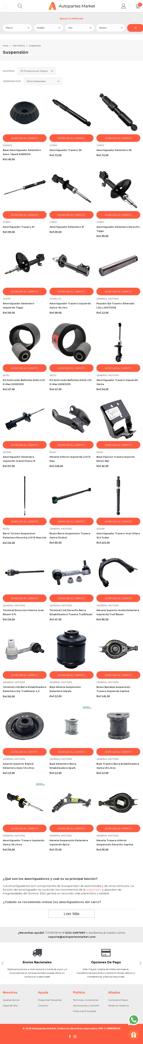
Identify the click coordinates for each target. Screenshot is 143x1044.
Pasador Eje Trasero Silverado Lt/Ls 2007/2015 (115, 305)
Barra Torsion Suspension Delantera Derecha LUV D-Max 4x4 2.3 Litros (24, 537)
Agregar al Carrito (24, 138)
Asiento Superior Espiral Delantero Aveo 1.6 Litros (18, 765)
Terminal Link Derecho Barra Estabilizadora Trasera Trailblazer (71, 612)
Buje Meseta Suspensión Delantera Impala (65, 689)
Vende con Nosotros (118, 1005)
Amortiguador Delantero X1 (67, 226)
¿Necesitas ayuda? (31, 932)
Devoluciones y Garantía (86, 1005)
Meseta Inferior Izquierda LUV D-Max (70, 458)
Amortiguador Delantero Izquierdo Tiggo (18, 305)
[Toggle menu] (5, 6)
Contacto (43, 1005)
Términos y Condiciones (85, 1000)
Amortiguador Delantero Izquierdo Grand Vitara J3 (19, 458)
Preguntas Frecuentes (49, 1000)
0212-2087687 (75, 932)
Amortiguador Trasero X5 (66, 150)
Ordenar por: (12, 81)
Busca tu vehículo (71, 18)
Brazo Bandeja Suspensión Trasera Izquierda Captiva (113, 689)
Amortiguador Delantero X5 (113, 150)
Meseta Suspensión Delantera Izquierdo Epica (69, 842)
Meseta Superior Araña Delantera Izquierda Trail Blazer (117, 612)
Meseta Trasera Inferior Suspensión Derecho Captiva (114, 842)
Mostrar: (9, 71)
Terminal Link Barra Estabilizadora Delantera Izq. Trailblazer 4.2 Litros (24, 691)
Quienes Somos (11, 1000)
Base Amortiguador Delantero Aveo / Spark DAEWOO (22, 152)
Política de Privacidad (84, 1011)
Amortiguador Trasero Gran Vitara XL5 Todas (118, 535)
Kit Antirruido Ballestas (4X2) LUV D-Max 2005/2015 (71, 382)
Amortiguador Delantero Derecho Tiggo (118, 228)
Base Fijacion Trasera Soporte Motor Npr (115, 458)
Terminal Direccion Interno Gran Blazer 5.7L (23, 612)
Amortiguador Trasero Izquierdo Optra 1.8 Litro (70, 305)
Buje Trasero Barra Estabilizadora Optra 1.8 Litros (117, 765)
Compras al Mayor (118, 1000)
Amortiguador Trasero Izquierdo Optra (117, 382)
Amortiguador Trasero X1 (18, 226)
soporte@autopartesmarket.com (72, 937)
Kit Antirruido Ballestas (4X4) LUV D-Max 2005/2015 (24, 382)
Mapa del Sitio (10, 1005)
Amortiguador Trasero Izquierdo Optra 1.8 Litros (23, 842)
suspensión (93, 889)
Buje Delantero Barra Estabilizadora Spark (63, 765)
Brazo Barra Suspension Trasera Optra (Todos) (70, 535)
